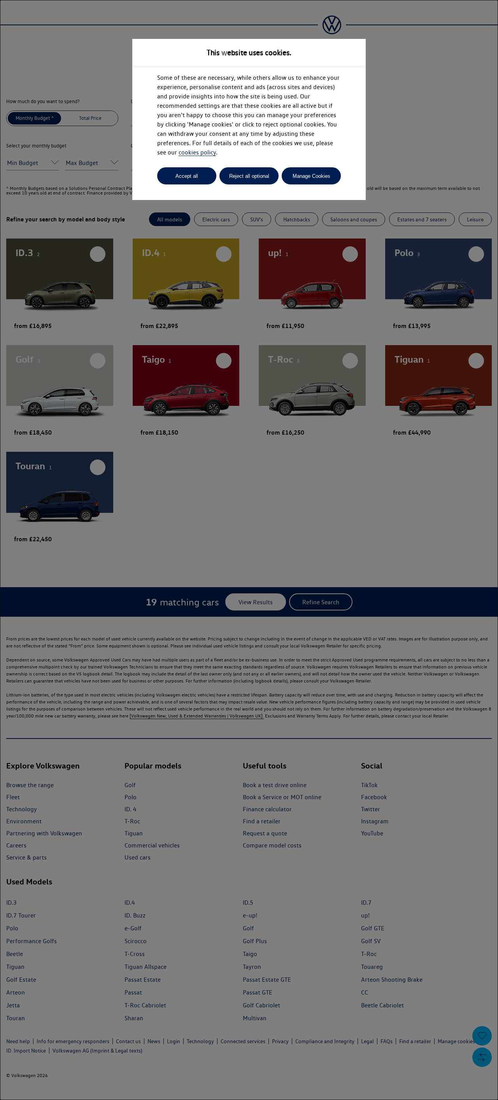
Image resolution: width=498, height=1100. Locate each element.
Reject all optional (249, 176)
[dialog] (249, 550)
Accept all (186, 176)
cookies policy (197, 152)
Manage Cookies (311, 176)
